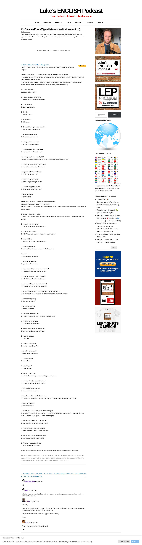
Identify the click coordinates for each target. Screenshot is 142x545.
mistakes (28, 460)
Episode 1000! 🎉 (103, 199)
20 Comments (25, 32)
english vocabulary (55, 458)
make (23, 460)
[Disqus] (53, 504)
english (46, 458)
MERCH (100, 22)
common (30, 458)
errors (67, 458)
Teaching (66, 455)
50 (26, 458)
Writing (79, 455)
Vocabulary (72, 455)
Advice (38, 455)
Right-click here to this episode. (35, 65)
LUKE (69, 22)
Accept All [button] (135, 541)
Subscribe (114, 115)
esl (70, 458)
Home (37, 22)
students (38, 460)
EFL (43, 458)
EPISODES (47, 22)
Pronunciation (58, 455)
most (33, 460)
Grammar (44, 455)
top (42, 460)
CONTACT (78, 22)
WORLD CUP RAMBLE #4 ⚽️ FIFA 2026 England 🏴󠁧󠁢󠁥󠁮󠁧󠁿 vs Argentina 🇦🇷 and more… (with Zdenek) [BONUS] (109, 218)
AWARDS (90, 22)
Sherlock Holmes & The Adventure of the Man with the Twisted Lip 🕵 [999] (108, 204)
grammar (75, 458)
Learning (50, 455)
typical (46, 460)
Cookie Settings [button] (124, 541)
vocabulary (52, 460)
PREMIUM (58, 22)
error (63, 458)
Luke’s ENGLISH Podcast (71, 10)
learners (80, 458)
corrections (37, 458)
